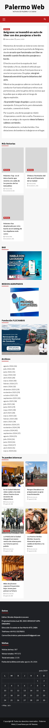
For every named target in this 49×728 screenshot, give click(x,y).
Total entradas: (8, 657)
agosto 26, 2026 (32, 551)
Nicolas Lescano (9, 502)
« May (4, 705)
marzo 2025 (8, 416)
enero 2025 (7, 421)
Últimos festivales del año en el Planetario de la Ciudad (36, 178)
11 (11, 690)
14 (31, 690)
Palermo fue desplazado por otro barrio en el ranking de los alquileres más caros (12, 228)
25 (11, 700)
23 (44, 695)
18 (11, 695)
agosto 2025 (8, 401)
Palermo (6, 531)
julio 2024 (7, 439)
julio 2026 (7, 369)
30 (44, 700)
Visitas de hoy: (8, 649)
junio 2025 (7, 407)
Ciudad (6, 484)
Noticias (6, 29)
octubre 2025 (8, 395)
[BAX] (24, 265)
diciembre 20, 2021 (10, 191)
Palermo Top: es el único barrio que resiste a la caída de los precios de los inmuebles (11, 180)
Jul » (9, 705)
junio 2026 (7, 372)
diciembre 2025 (9, 389)
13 (25, 690)
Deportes (31, 484)
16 (44, 690)
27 (25, 700)
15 (37, 690)
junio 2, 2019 (20, 39)
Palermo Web (24, 7)
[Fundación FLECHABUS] (24, 339)
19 (18, 695)
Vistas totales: (8, 653)
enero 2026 (7, 386)
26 (18, 700)
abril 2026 (7, 378)
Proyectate (7, 578)
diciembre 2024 (9, 424)
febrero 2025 (8, 419)
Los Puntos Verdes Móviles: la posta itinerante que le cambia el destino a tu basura (35, 541)
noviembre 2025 (9, 392)
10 (5, 690)
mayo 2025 (7, 410)
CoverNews (21, 724)
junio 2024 (7, 442)
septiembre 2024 (10, 433)
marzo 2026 (8, 381)
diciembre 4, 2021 (9, 239)
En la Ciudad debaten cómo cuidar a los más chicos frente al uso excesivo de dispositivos (11, 494)
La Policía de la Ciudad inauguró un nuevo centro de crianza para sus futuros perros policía (12, 541)
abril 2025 (7, 413)
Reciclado (31, 531)
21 (31, 695)
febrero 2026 (8, 383)
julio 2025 (7, 404)
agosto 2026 (8, 366)
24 (5, 700)
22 (37, 695)
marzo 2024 (8, 451)
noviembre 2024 (9, 427)
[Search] (44, 19)
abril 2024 (7, 448)
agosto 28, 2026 (9, 504)
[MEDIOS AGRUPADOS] (24, 302)
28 (31, 700)
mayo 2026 (7, 375)
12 (18, 690)
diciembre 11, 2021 (33, 186)
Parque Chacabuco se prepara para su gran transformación (35, 491)
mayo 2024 (7, 445)
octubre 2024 (8, 430)
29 (37, 700)
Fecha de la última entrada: (13, 662)
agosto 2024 (8, 436)
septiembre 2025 (10, 398)
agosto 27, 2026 (9, 551)
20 (25, 695)
